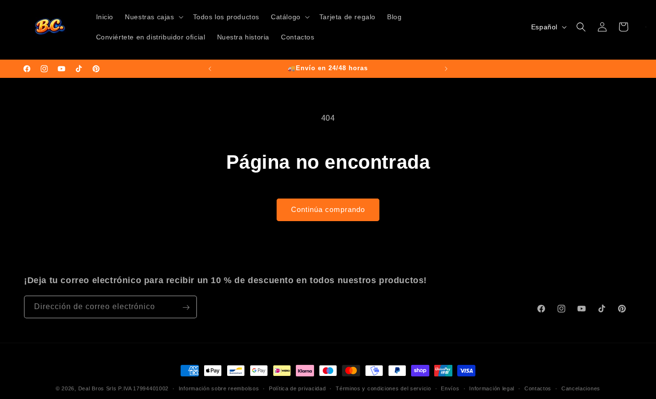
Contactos (537, 388)
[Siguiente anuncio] (446, 69)
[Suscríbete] (185, 307)
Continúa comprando (328, 209)
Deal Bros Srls (97, 388)
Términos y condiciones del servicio (383, 388)
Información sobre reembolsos (219, 388)
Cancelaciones (580, 388)
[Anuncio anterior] (209, 69)
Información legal (491, 388)
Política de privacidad (297, 388)
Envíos (450, 388)
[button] (153, 17)
